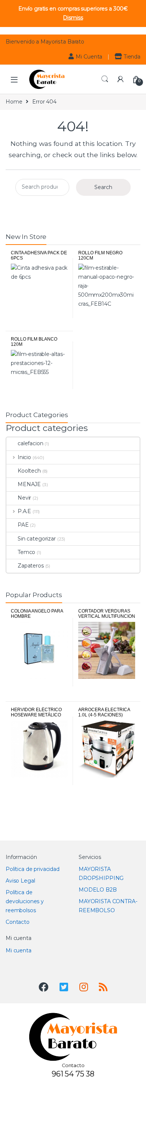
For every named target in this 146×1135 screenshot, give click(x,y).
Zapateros (31, 565)
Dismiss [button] (73, 17)
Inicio (24, 457)
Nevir (24, 497)
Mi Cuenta (89, 57)
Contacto (18, 922)
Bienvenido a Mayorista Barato (45, 42)
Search (105, 79)
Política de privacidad (33, 869)
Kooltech (29, 470)
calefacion (30, 443)
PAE (23, 524)
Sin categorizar (37, 538)
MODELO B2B (98, 889)
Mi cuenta (18, 950)
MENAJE (29, 484)
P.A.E (24, 511)
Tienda (132, 57)
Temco (26, 552)
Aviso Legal (20, 880)
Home (14, 101)
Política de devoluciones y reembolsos (25, 901)
